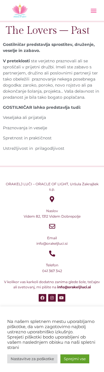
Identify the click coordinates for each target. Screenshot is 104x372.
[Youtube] (61, 298)
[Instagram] (52, 298)
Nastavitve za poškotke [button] (32, 358)
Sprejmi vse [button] (75, 358)
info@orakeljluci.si (74, 287)
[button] (93, 10)
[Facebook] (42, 298)
